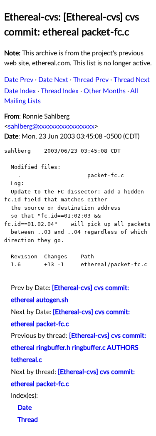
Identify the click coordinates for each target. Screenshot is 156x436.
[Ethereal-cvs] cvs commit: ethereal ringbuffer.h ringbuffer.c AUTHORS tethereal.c (78, 347)
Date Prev (18, 80)
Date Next (53, 80)
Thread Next (132, 80)
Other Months (105, 91)
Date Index (20, 91)
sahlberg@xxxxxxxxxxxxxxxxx (51, 126)
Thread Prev (91, 80)
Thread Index (60, 91)
